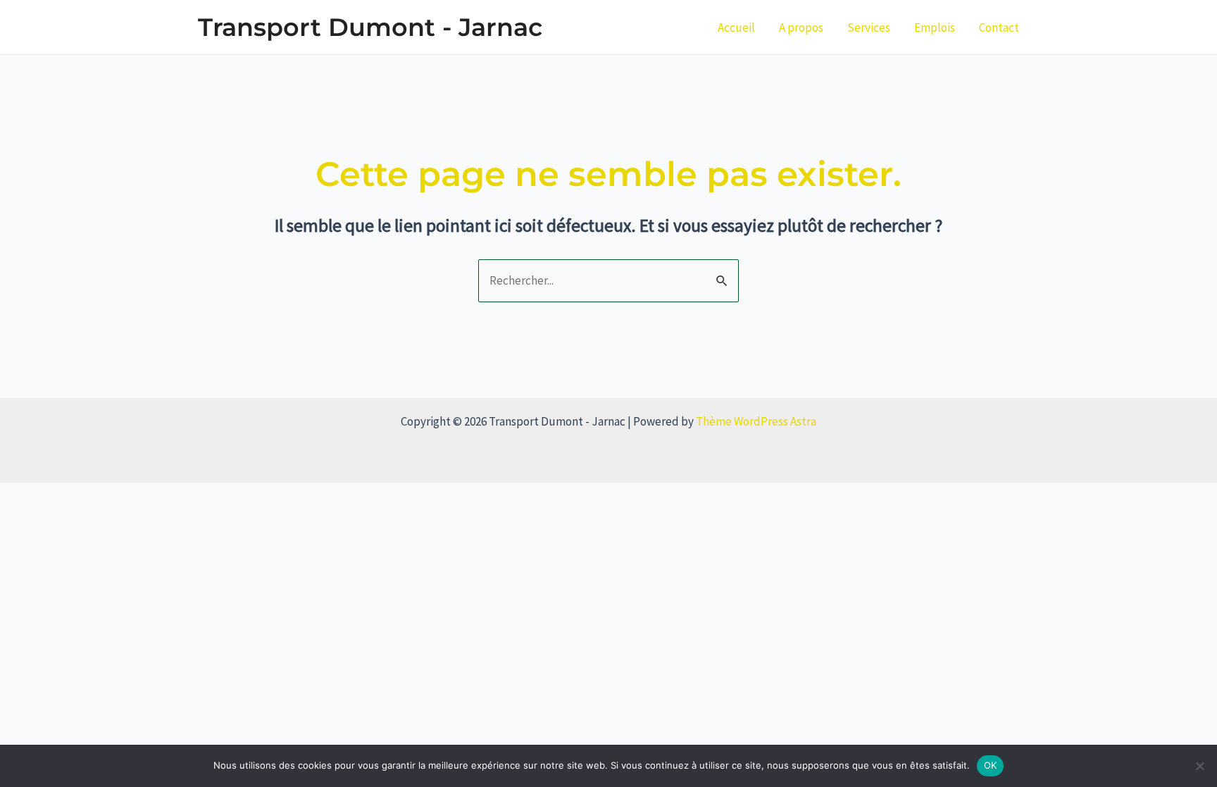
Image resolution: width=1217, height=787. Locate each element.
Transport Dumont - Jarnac (370, 27)
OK (990, 765)
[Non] (1199, 766)
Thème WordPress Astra (756, 421)
